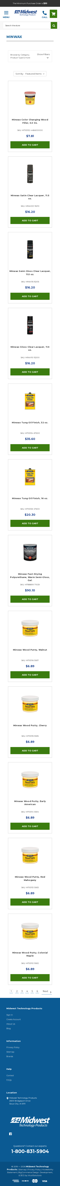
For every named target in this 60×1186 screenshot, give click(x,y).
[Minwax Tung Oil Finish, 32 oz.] (30, 406)
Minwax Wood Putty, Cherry (30, 725)
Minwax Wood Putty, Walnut (30, 649)
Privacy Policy (13, 1047)
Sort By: (20, 73)
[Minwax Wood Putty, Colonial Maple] (30, 936)
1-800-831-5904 (30, 1151)
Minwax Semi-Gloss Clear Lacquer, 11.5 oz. (30, 273)
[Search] (54, 25)
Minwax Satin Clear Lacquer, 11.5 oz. (30, 197)
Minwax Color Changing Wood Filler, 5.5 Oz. (30, 121)
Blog (8, 1028)
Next (46, 991)
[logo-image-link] (25, 12)
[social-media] (10, 1134)
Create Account (13, 1019)
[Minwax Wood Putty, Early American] (30, 784)
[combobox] (27, 25)
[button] (30, 56)
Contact (10, 1075)
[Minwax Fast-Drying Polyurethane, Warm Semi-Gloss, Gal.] (30, 557)
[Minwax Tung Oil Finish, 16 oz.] (30, 481)
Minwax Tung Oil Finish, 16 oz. (30, 498)
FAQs (9, 1080)
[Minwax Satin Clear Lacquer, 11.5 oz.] (30, 179)
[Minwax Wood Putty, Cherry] (30, 709)
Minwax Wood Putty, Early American (30, 803)
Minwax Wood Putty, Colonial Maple (30, 954)
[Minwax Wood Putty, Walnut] (30, 633)
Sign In (9, 1015)
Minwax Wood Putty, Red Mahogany (30, 878)
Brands (9, 1056)
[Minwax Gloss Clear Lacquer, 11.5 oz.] (30, 330)
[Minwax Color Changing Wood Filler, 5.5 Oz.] (30, 103)
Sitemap (10, 1052)
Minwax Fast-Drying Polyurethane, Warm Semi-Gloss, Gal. (30, 577)
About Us (10, 1024)
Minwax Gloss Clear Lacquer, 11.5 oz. (30, 348)
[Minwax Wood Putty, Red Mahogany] (30, 860)
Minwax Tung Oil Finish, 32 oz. (30, 422)
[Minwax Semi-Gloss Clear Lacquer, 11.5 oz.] (30, 254)
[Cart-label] (53, 14)
